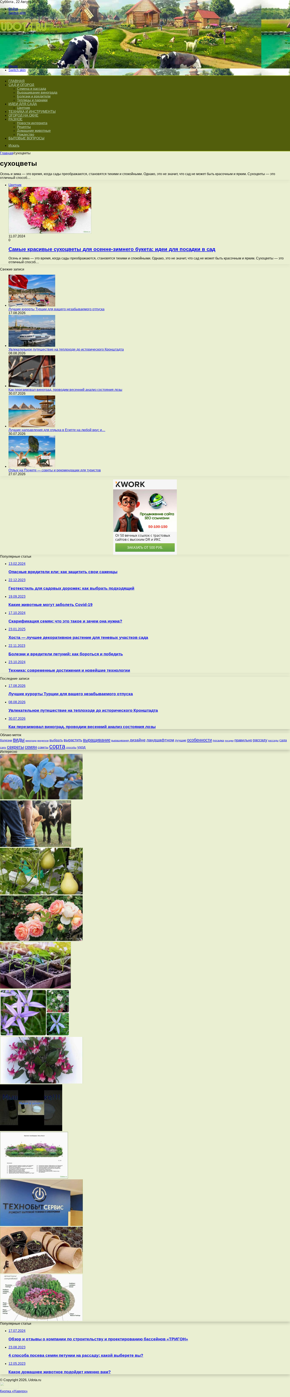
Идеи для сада (22, 104)
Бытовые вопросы (26, 138)
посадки (229, 740)
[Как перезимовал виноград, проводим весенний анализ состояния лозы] (31, 386)
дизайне (138, 740)
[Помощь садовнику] (24, 59)
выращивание (96, 740)
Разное (15, 119)
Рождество (25, 134)
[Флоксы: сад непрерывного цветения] (41, 1320)
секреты (15, 746)
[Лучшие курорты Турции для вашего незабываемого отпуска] (31, 305)
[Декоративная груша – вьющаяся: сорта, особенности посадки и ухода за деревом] (41, 893)
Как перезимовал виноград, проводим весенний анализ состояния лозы (65, 389)
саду (3, 747)
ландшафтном (160, 740)
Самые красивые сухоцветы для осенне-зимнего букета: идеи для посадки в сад (111, 249)
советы (43, 747)
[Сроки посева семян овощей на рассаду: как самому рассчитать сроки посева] (35, 987)
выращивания (120, 740)
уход (81, 747)
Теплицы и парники (32, 100)
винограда (31, 740)
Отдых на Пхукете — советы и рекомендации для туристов (54, 470)
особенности (199, 740)
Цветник (23, 108)
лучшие (180, 740)
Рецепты (24, 127)
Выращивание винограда (37, 92)
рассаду (260, 740)
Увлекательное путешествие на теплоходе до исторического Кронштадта (66, 349)
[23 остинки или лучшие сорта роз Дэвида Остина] (41, 940)
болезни (6, 740)
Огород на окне (23, 115)
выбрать (56, 740)
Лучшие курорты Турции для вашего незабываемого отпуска (56, 309)
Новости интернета (32, 123)
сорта (57, 746)
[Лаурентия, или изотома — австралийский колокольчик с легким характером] (35, 1035)
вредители (43, 740)
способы (71, 747)
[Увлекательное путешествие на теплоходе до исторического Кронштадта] (31, 345)
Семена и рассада (31, 89)
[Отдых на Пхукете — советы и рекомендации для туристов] (31, 466)
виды (19, 739)
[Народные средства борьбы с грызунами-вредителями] (31, 1130)
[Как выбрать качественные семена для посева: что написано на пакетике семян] (41, 1272)
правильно (243, 740)
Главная (6, 153)
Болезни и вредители (34, 96)
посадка (218, 740)
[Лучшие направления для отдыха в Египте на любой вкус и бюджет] (31, 426)
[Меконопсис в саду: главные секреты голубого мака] (41, 798)
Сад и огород (21, 85)
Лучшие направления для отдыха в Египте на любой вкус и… (56, 430)
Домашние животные (34, 130)
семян (31, 747)
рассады (273, 740)
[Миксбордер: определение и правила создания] (34, 1177)
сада (283, 740)
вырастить (73, 740)
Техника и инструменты (32, 111)
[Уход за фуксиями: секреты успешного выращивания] (41, 1082)
